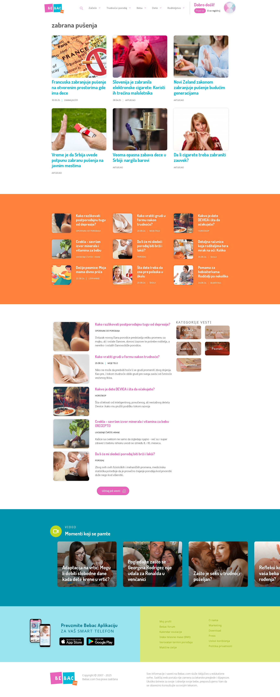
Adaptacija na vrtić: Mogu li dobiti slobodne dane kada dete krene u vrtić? (86, 573)
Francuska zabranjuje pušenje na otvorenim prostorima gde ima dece (79, 87)
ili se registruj (213, 10)
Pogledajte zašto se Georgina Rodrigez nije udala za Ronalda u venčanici (150, 570)
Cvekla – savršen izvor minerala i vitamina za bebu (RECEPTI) (88, 248)
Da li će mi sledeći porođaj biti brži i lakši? (149, 245)
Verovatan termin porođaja (175, 642)
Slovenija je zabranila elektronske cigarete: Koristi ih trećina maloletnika (139, 87)
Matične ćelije (168, 647)
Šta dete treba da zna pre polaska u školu (150, 271)
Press (212, 636)
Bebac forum (167, 626)
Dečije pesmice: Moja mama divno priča (91, 269)
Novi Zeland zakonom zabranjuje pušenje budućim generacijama (199, 87)
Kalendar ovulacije (170, 632)
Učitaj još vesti (111, 490)
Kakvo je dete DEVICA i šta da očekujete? (209, 219)
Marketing (215, 625)
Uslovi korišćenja (219, 641)
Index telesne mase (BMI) (175, 637)
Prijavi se (200, 10)
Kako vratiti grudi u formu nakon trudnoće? (151, 219)
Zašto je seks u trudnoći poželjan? (216, 576)
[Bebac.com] (54, 7)
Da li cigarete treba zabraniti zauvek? (200, 157)
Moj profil (165, 621)
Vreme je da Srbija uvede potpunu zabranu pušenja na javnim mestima (77, 160)
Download (215, 630)
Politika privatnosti (220, 646)
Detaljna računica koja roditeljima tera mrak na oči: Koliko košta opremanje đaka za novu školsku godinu (213, 252)
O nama (213, 620)
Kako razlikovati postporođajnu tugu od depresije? (91, 219)
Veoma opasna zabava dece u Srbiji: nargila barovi (139, 157)
